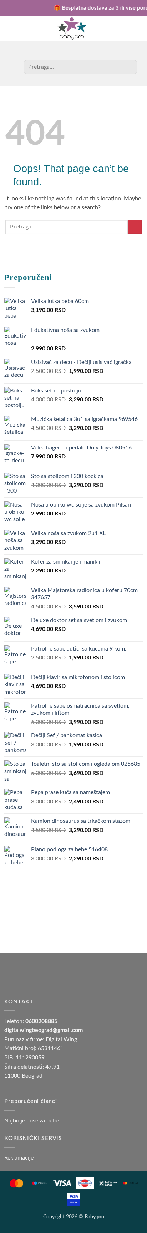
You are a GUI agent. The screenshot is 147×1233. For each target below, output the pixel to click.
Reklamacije (19, 1158)
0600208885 (41, 1021)
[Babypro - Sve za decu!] (71, 28)
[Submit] (129, 67)
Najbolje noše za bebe (31, 1121)
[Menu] (133, 28)
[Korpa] (14, 28)
